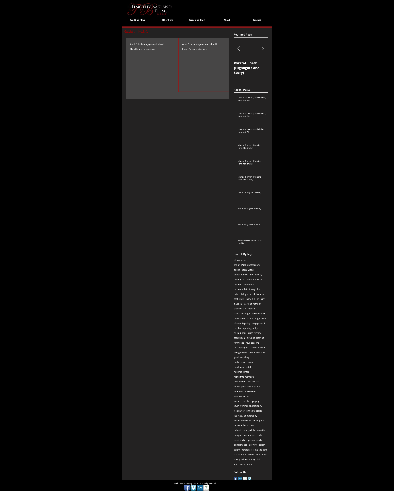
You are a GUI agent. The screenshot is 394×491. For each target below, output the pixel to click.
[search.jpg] (245, 478)
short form (261, 454)
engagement (258, 323)
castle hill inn (252, 298)
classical (238, 303)
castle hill (239, 298)
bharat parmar (254, 279)
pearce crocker (255, 440)
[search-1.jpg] (240, 478)
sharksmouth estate (244, 454)
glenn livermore (257, 352)
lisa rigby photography (245, 415)
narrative (261, 430)
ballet (237, 269)
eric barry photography (246, 328)
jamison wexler (241, 396)
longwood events (242, 420)
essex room (239, 337)
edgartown (260, 318)
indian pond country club (247, 386)
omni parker (240, 440)
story (249, 464)
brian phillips (241, 294)
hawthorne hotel (242, 367)
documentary (258, 313)
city (263, 298)
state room (239, 464)
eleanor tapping (242, 323)
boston (237, 284)
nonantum (249, 435)
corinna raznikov (252, 303)
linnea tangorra (254, 410)
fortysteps (239, 342)
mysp (252, 425)
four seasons (252, 342)
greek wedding (241, 357)
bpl (259, 289)
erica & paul (240, 332)
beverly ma (239, 279)
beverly (258, 274)
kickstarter (239, 410)
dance (251, 308)
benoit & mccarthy (243, 274)
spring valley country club (247, 459)
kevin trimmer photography (248, 405)
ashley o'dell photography (247, 264)
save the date (260, 449)
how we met (240, 381)
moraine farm (241, 425)
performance (240, 444)
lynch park (258, 420)
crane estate (240, 308)
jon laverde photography (246, 401)
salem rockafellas (243, 449)
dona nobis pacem (243, 318)
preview (253, 444)
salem (262, 444)
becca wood (247, 269)
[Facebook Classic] (235, 478)
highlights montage (244, 376)
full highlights (241, 347)
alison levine (240, 260)
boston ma (248, 284)
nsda (259, 435)
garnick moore (257, 347)
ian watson (253, 381)
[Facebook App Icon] (187, 488)
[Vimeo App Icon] (249, 478)
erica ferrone (254, 332)
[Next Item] (262, 48)
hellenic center (241, 371)
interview (238, 391)
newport (238, 435)
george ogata (240, 352)
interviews (250, 391)
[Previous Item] (238, 48)
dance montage (242, 313)
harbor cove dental (243, 362)
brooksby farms (257, 294)
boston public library (244, 289)
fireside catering (255, 337)
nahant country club (244, 430)
